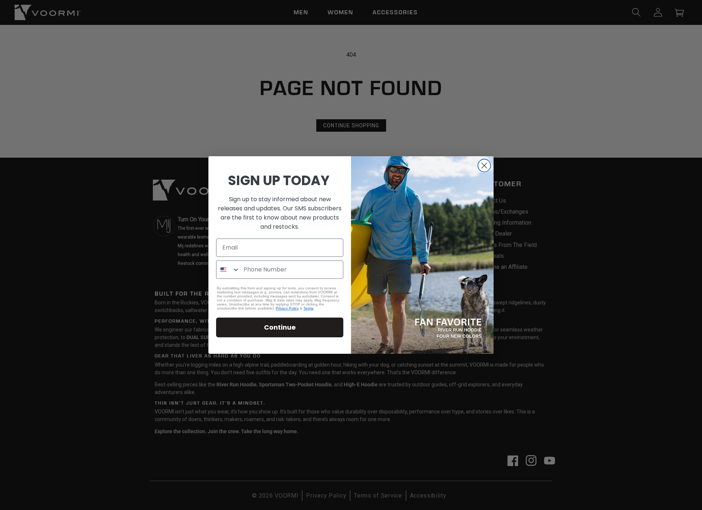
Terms (308, 308)
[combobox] (228, 269)
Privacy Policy (287, 308)
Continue (280, 327)
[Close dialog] (484, 165)
